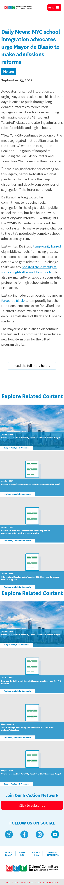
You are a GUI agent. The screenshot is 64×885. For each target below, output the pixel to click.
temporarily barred (47, 246)
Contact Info (22, 853)
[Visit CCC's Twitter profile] (9, 834)
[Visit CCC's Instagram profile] (40, 834)
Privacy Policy (8, 853)
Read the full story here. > (32, 365)
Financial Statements (53, 853)
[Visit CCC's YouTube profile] (55, 834)
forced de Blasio (13, 300)
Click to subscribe (32, 805)
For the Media (36, 853)
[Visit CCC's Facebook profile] (24, 834)
